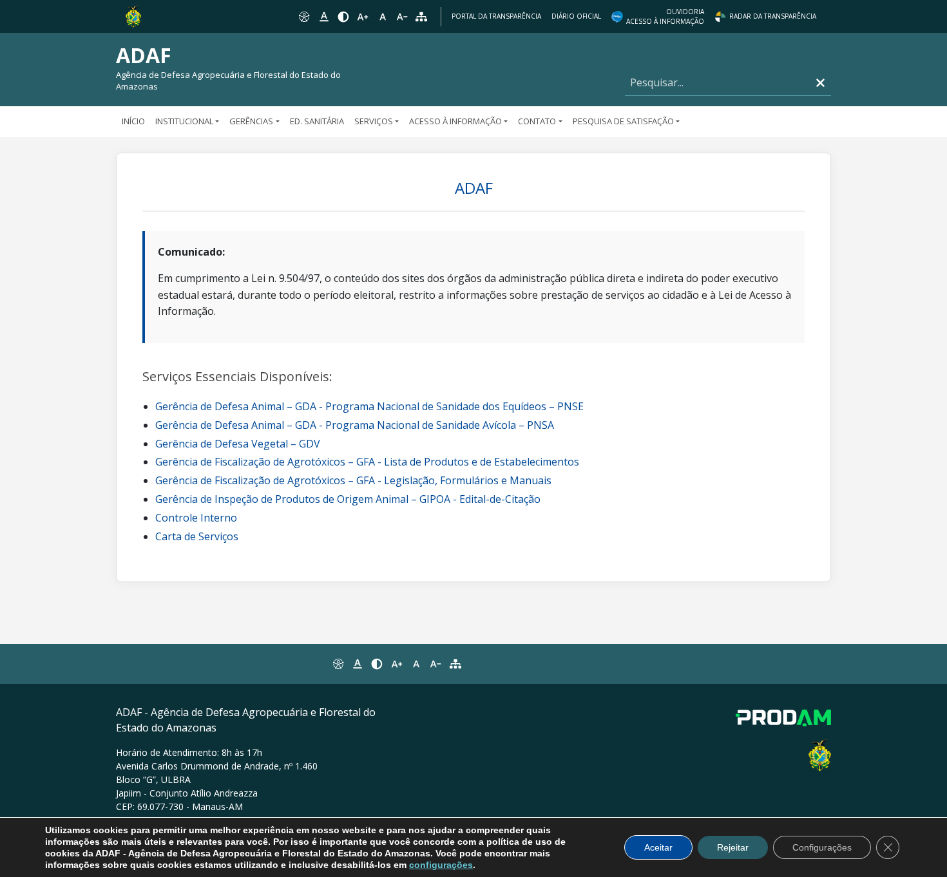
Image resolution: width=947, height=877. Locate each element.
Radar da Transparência (772, 16)
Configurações (822, 847)
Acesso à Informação (455, 121)
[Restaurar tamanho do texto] (382, 16)
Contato (537, 121)
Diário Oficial (576, 16)
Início (133, 121)
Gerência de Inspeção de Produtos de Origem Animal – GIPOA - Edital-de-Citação (347, 499)
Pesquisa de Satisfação (623, 121)
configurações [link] (441, 865)
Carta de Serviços (196, 536)
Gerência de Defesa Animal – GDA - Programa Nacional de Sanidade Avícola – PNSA (354, 425)
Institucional (184, 121)
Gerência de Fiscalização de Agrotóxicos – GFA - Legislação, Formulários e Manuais (353, 480)
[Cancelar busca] (820, 82)
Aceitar (658, 847)
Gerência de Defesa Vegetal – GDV (237, 444)
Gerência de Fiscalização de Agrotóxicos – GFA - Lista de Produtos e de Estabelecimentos (367, 462)
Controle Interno (196, 518)
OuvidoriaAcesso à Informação (665, 16)
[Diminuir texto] (402, 16)
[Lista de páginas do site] (455, 664)
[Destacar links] (323, 16)
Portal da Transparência (496, 16)
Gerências (251, 121)
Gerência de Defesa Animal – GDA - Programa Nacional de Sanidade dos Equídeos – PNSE (369, 406)
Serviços (373, 121)
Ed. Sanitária (317, 121)
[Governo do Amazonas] (133, 15)
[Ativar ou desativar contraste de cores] (343, 16)
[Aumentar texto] (362, 16)
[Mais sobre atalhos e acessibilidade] (337, 664)
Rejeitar (733, 847)
